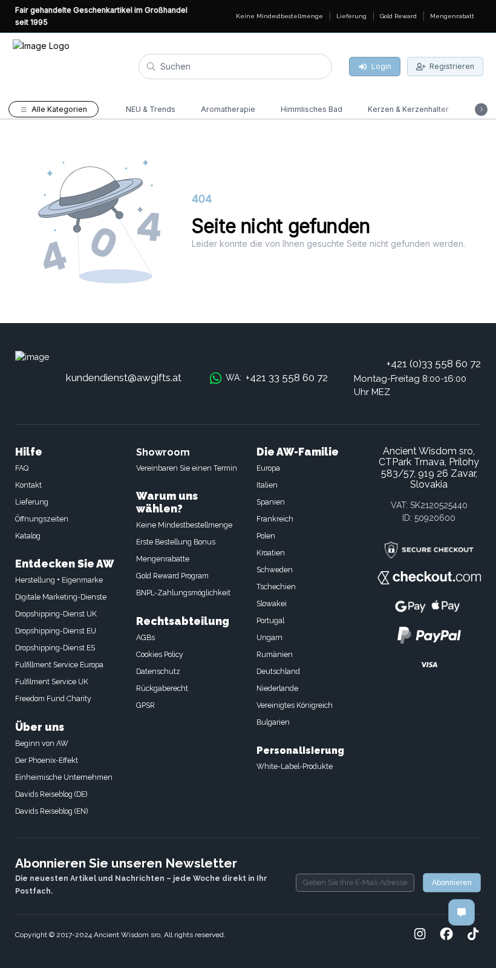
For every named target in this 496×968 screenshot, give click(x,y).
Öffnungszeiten (41, 518)
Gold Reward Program (172, 575)
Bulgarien (273, 722)
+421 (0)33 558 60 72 (434, 364)
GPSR (145, 705)
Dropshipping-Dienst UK (56, 613)
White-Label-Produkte (294, 766)
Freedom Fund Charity (53, 698)
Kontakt (28, 484)
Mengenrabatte (162, 558)
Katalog (28, 535)
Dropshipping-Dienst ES (55, 647)
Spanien (270, 501)
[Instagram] (420, 934)
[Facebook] (446, 934)
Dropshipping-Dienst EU (55, 630)
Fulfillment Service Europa (59, 664)
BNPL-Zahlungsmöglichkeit (183, 592)
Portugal (270, 620)
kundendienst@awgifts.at (123, 377)
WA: (277, 377)
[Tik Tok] (473, 934)
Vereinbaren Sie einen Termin (186, 468)
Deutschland (278, 671)
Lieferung (31, 501)
